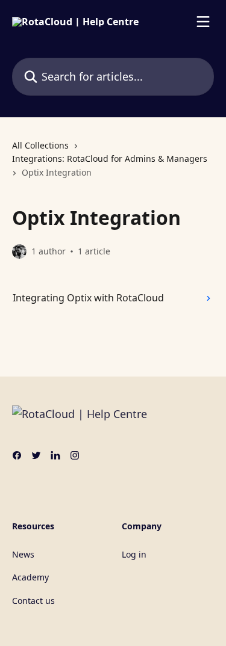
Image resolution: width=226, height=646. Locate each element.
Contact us (33, 600)
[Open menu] (203, 21)
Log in (134, 554)
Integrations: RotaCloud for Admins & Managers (109, 158)
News (23, 554)
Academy (30, 577)
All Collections (40, 145)
